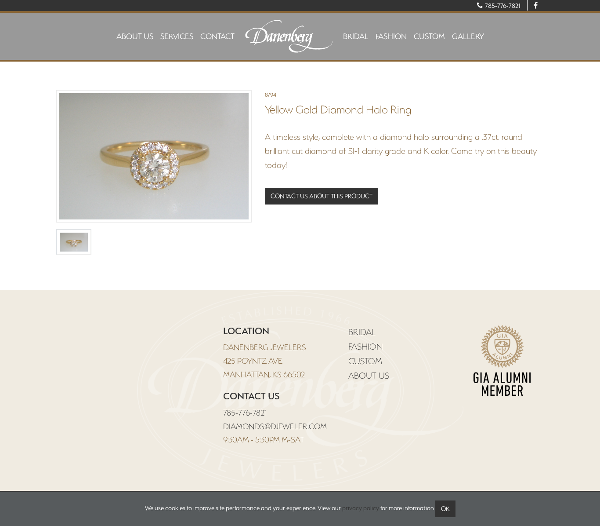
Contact (217, 36)
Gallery (468, 36)
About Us (134, 36)
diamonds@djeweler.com (275, 426)
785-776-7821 (502, 5)
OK (445, 508)
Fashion (391, 36)
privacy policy (360, 507)
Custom (429, 36)
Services (176, 36)
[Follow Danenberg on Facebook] (535, 5)
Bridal (356, 36)
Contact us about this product (321, 196)
